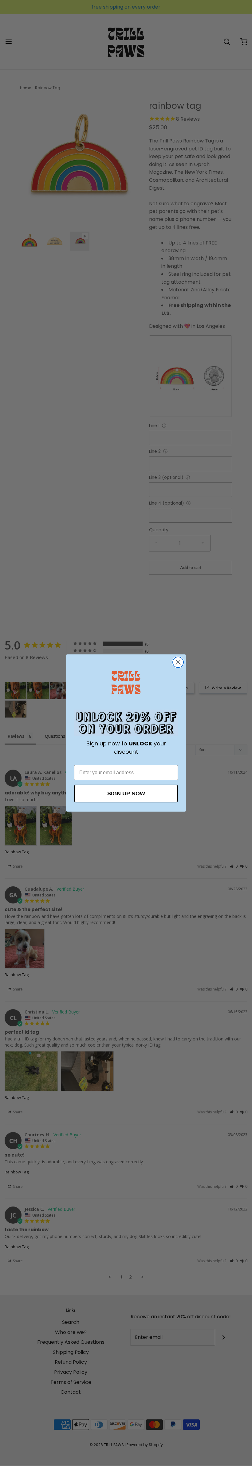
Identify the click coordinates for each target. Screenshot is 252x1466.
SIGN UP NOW (126, 793)
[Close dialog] (178, 662)
